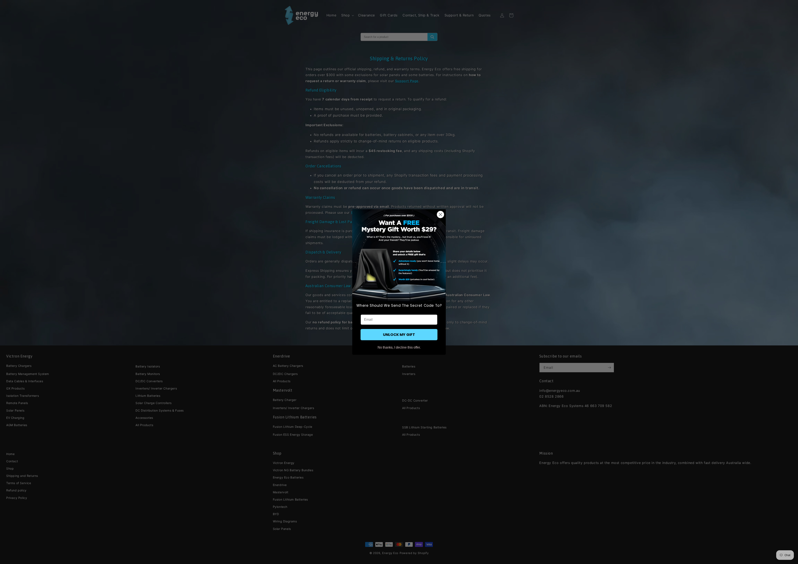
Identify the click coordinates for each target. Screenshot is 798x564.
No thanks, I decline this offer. (399, 347)
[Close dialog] (440, 214)
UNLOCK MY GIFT (399, 334)
